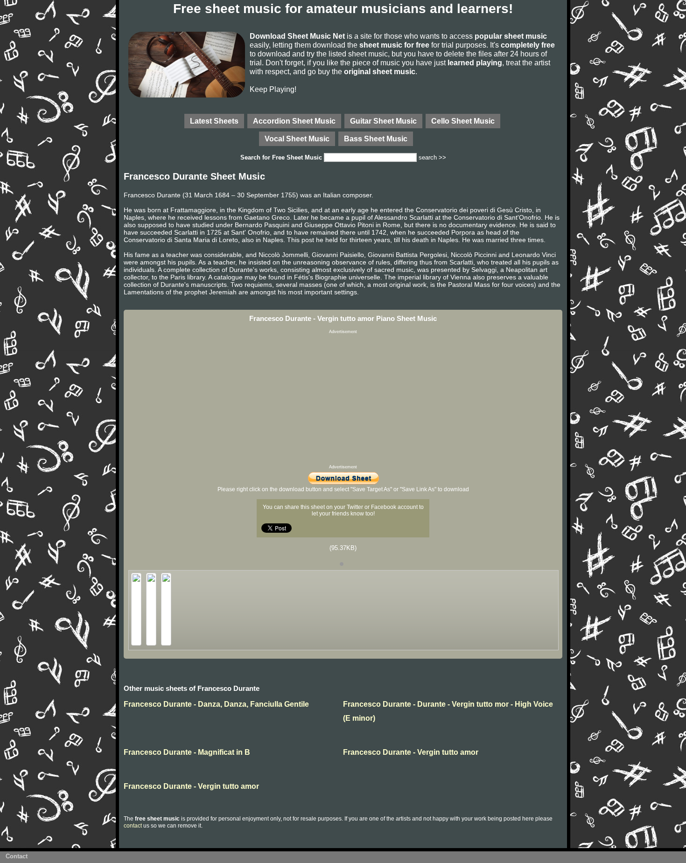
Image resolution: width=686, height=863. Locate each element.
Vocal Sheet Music (297, 138)
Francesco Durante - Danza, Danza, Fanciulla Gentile (216, 704)
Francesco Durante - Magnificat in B (187, 752)
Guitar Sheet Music (383, 121)
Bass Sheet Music (375, 138)
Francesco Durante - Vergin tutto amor (410, 752)
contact (133, 825)
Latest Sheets (214, 121)
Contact (17, 856)
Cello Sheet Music (463, 121)
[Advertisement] (343, 399)
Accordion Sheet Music (294, 121)
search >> (432, 157)
